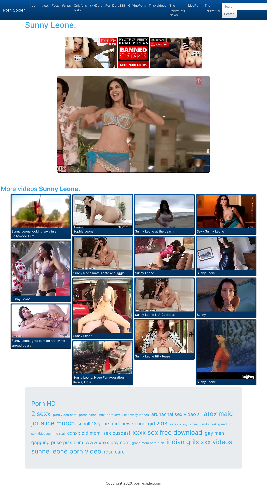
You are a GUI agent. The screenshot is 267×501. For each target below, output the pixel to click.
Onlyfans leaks (80, 8)
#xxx (45, 5)
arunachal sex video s (175, 414)
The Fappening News (177, 10)
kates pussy (178, 424)
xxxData (96, 5)
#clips (66, 5)
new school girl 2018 (144, 423)
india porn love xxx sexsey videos (124, 415)
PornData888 (115, 5)
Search (229, 14)
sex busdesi (116, 433)
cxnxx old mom (84, 433)
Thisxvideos (157, 5)
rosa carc (114, 452)
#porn (34, 5)
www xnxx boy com (107, 442)
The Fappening (212, 8)
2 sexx (40, 414)
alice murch (58, 423)
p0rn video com (64, 415)
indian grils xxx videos (199, 442)
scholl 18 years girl (98, 423)
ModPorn (195, 5)
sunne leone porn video (66, 451)
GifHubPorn (137, 5)
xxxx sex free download (167, 432)
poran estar (87, 415)
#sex (55, 5)
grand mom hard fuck (148, 443)
